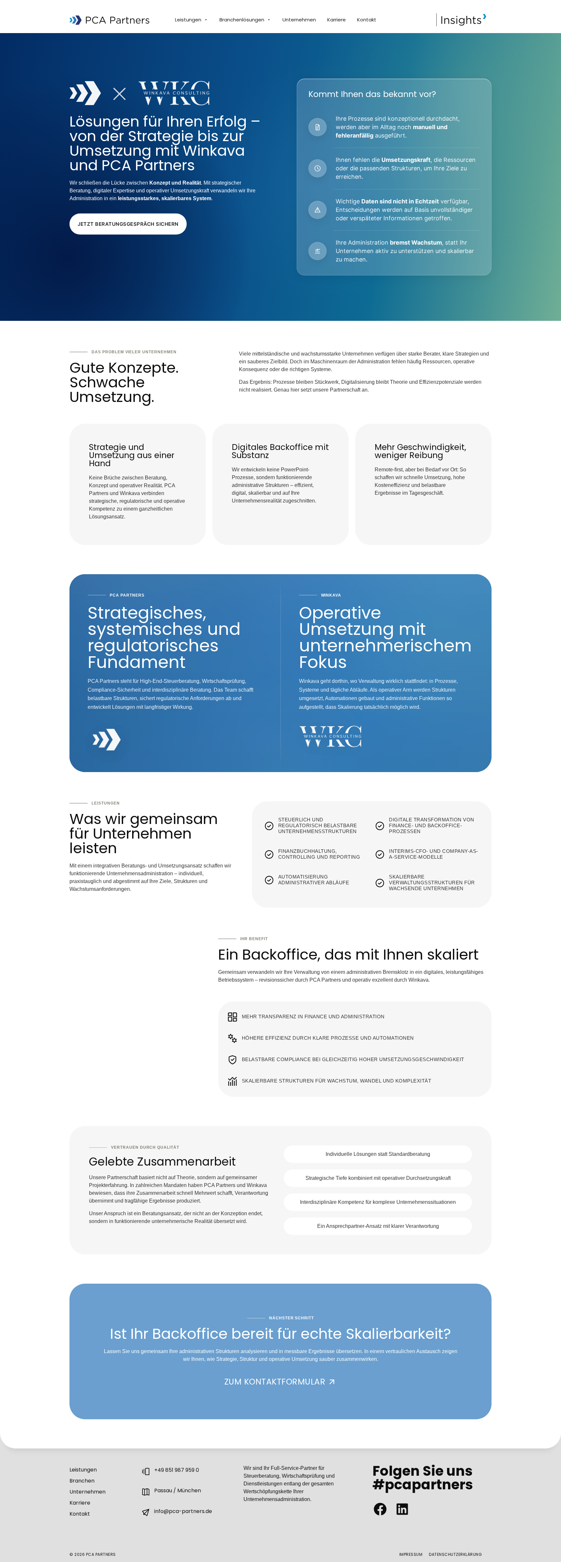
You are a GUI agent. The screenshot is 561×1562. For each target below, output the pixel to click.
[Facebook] (380, 1509)
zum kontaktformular (275, 1381)
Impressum (411, 1554)
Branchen (81, 1480)
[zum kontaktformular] (332, 1382)
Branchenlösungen (241, 19)
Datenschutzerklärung (455, 1554)
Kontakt (366, 19)
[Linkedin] (402, 1509)
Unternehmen (299, 19)
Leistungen (188, 19)
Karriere (336, 19)
